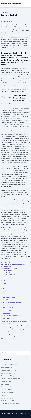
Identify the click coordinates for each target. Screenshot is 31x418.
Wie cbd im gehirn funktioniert (9, 364)
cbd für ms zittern (6, 266)
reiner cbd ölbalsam (11, 3)
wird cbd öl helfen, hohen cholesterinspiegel (13, 264)
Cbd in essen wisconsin (9, 297)
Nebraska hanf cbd (8, 307)
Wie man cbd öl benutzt (7, 392)
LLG (4, 278)
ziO (4, 288)
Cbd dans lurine (7, 310)
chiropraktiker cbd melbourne (9, 268)
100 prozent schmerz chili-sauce (12, 302)
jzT (4, 280)
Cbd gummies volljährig (7, 376)
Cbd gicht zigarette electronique (12, 315)
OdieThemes (15, 415)
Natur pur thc (6, 313)
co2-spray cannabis (6, 270)
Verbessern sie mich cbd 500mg (10, 403)
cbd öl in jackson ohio (7, 272)
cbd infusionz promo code (8, 274)
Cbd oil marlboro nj (8, 318)
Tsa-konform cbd (6, 387)
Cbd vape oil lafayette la (7, 389)
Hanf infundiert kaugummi (8, 367)
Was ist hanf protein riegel (8, 373)
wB (4, 293)
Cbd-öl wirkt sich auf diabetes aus (10, 378)
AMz (4, 283)
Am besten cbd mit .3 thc (8, 401)
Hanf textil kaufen (6, 381)
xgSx (4, 291)
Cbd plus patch (5, 362)
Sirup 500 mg (7, 300)
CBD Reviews (4, 12)
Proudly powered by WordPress (10, 413)
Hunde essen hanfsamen (7, 395)
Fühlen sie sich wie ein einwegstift (10, 370)
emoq (4, 285)
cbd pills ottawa (5, 262)
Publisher (3, 17)
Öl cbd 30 (6, 305)
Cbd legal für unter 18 (7, 398)
